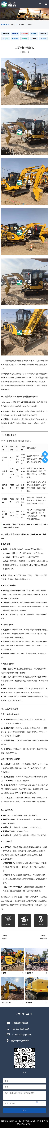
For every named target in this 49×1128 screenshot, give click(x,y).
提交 (24, 1110)
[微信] (45, 454)
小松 (30, 24)
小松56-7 (43, 938)
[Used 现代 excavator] (15, 38)
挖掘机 (21, 24)
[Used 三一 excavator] (34, 38)
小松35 (4, 938)
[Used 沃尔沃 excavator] (43, 33)
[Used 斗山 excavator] (5, 38)
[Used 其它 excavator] (43, 38)
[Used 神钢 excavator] (34, 33)
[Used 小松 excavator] (15, 33)
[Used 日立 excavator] (24, 33)
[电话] (45, 460)
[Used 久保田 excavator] (24, 38)
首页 (13, 24)
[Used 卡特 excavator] (5, 33)
